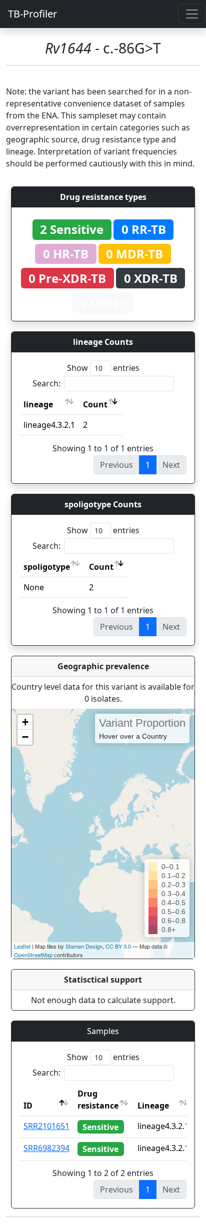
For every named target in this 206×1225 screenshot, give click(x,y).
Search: (46, 383)
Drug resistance (98, 1099)
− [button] (25, 737)
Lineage (153, 1105)
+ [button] (25, 722)
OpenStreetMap (33, 955)
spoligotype (47, 566)
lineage (38, 404)
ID (28, 1105)
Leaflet (22, 946)
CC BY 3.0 (118, 946)
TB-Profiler (32, 13)
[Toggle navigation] (192, 14)
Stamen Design (84, 946)
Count (95, 404)
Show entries (103, 367)
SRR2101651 (47, 1126)
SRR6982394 (47, 1148)
